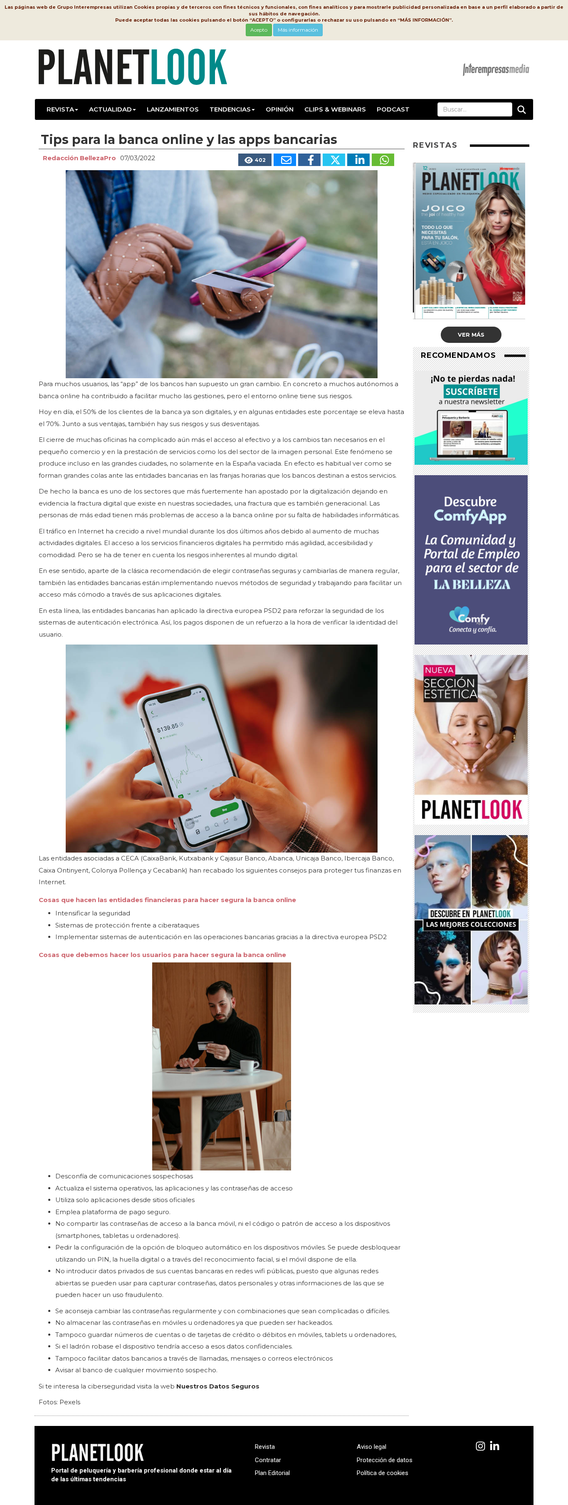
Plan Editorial (272, 1473)
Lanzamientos (173, 109)
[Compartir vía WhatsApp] (383, 160)
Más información (298, 30)
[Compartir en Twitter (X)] (334, 160)
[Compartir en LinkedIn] (358, 160)
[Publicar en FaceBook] (309, 160)
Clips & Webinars (335, 109)
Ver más (471, 334)
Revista (60, 109)
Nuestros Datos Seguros (217, 1386)
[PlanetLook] (480, 1446)
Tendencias (230, 109)
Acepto (258, 30)
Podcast (393, 109)
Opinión (280, 109)
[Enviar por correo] (285, 160)
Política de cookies (382, 1473)
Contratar (268, 1460)
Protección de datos (384, 1460)
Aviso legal (371, 1446)
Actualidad (110, 109)
